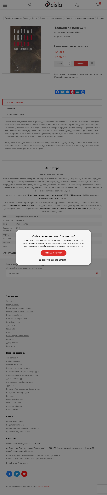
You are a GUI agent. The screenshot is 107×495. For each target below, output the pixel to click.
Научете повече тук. (74, 246)
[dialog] (53, 247)
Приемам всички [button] (53, 253)
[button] (53, 260)
